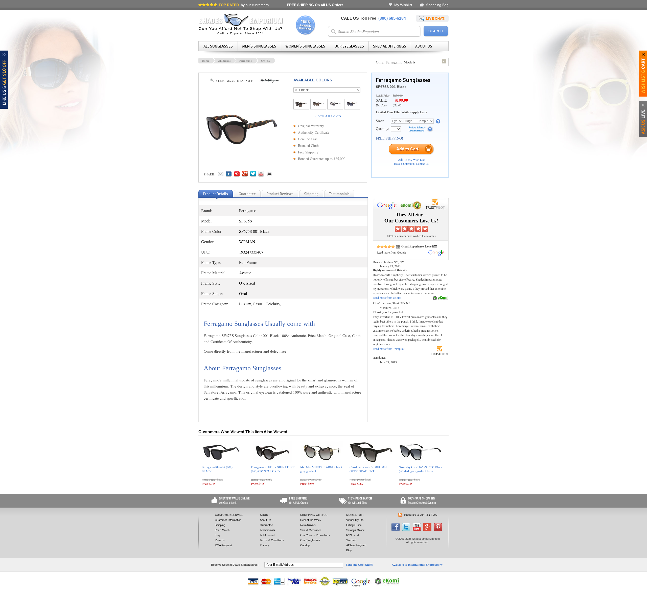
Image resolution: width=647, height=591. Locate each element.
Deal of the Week (310, 519)
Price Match (222, 530)
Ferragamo (245, 60)
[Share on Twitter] (253, 175)
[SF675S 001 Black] (301, 106)
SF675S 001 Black (391, 87)
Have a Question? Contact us (411, 164)
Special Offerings (389, 46)
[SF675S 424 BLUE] (352, 105)
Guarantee (266, 525)
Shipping (220, 525)
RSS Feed (352, 535)
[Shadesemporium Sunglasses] (240, 34)
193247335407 (251, 252)
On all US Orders (315, 5)
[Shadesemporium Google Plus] (427, 530)
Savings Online (355, 530)
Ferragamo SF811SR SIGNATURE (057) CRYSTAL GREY (272, 469)
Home (205, 60)
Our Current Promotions (315, 535)
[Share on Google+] (245, 175)
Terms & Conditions (272, 540)
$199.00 (401, 100)
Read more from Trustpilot (388, 349)
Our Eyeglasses (349, 46)
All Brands (224, 60)
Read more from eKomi (387, 298)
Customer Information (228, 519)
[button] (646, 590)
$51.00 (397, 105)
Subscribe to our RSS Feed (420, 514)
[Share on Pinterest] (237, 175)
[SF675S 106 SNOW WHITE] (335, 105)
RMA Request (223, 545)
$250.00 (398, 95)
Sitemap (351, 540)
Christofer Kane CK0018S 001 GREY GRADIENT (368, 469)
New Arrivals (308, 525)
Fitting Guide (354, 525)
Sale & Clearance (310, 530)
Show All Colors (328, 115)
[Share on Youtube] (261, 175)
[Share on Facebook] (229, 175)
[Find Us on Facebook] (395, 530)
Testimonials (267, 530)
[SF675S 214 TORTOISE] (318, 105)
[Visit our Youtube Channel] (417, 530)
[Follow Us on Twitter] (406, 530)
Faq (217, 535)
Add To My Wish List (411, 159)
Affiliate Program (356, 545)
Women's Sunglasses (305, 46)
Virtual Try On (354, 519)
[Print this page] (280, 175)
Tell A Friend (267, 535)
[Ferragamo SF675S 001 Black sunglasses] (242, 149)
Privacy (264, 545)
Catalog (305, 545)
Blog (349, 550)
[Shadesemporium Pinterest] (438, 530)
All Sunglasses (218, 46)
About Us (423, 46)
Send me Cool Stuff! (359, 564)
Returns (220, 540)
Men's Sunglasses (259, 46)
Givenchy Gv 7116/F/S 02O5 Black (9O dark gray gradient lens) (420, 469)
